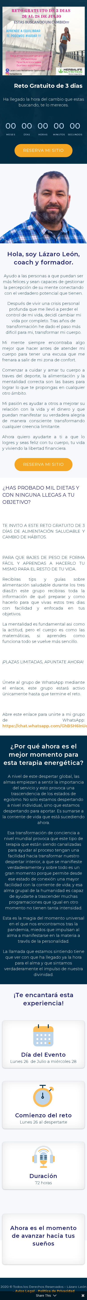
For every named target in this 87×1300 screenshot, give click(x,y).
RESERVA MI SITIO (43, 150)
